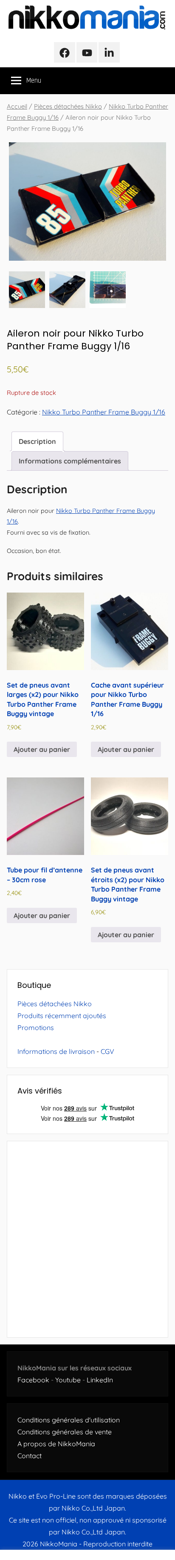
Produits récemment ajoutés (61, 1015)
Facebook (33, 1380)
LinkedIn (100, 1380)
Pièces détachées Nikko (68, 106)
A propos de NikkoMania (56, 1443)
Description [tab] (37, 441)
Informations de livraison (56, 1051)
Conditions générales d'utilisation (68, 1420)
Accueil (17, 106)
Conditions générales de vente (64, 1432)
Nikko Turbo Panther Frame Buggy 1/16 (103, 412)
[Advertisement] (87, 1239)
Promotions (35, 1027)
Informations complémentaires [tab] (70, 461)
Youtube (68, 1380)
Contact (29, 1455)
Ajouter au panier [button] (42, 749)
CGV (107, 1051)
